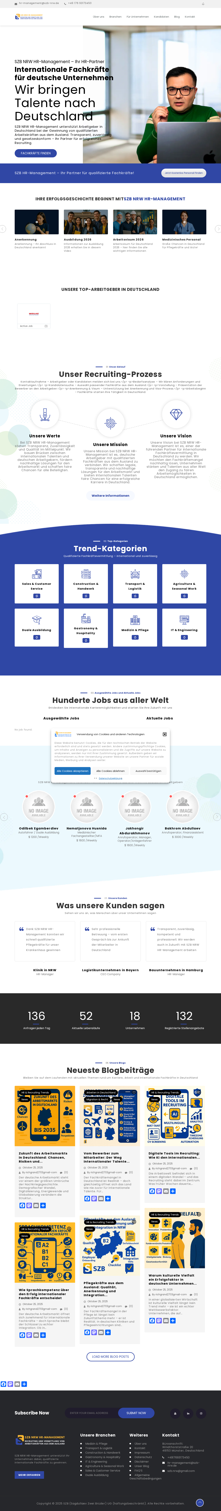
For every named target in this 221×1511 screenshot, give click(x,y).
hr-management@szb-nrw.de (39, 3)
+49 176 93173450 (80, 3)
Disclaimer (141, 1461)
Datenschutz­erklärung (110, 778)
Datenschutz (143, 1457)
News (25, 1099)
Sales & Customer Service (102, 1470)
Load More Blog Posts (110, 1356)
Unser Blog (141, 1466)
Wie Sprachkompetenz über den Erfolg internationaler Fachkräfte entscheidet (44, 1294)
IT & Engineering (96, 1461)
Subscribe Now (32, 1412)
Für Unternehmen (138, 16)
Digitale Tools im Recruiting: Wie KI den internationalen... (174, 1155)
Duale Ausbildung (96, 1475)
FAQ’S (138, 1470)
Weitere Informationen (110, 495)
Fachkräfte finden (36, 153)
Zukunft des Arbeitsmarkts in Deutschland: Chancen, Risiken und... (43, 1157)
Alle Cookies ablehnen (110, 771)
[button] (164, 734)
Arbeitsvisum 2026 (79, 240)
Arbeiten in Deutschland (101, 1092)
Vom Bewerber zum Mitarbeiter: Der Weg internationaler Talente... (107, 1157)
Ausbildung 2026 (28, 240)
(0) (66, 1172)
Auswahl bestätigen (148, 771)
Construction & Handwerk (102, 1452)
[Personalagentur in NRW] (48, 17)
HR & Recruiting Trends (35, 1092)
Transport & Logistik (98, 1448)
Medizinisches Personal (132, 240)
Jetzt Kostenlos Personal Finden (184, 173)
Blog (177, 16)
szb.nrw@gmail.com (181, 1471)
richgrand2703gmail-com (41, 1172)
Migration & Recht (97, 1099)
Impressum (142, 1452)
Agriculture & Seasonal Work (104, 1466)
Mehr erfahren (29, 1475)
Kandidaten (161, 16)
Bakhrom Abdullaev (135, 828)
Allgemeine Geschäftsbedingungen (143, 1476)
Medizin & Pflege (96, 1443)
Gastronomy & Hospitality (102, 1457)
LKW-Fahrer (172, 240)
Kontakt (190, 16)
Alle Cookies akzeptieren (72, 771)
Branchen (115, 16)
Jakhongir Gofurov (183, 828)
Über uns (98, 16)
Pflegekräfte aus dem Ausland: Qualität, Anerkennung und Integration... (104, 1289)
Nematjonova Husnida (39, 828)
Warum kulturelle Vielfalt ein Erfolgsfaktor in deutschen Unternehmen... (173, 1279)
